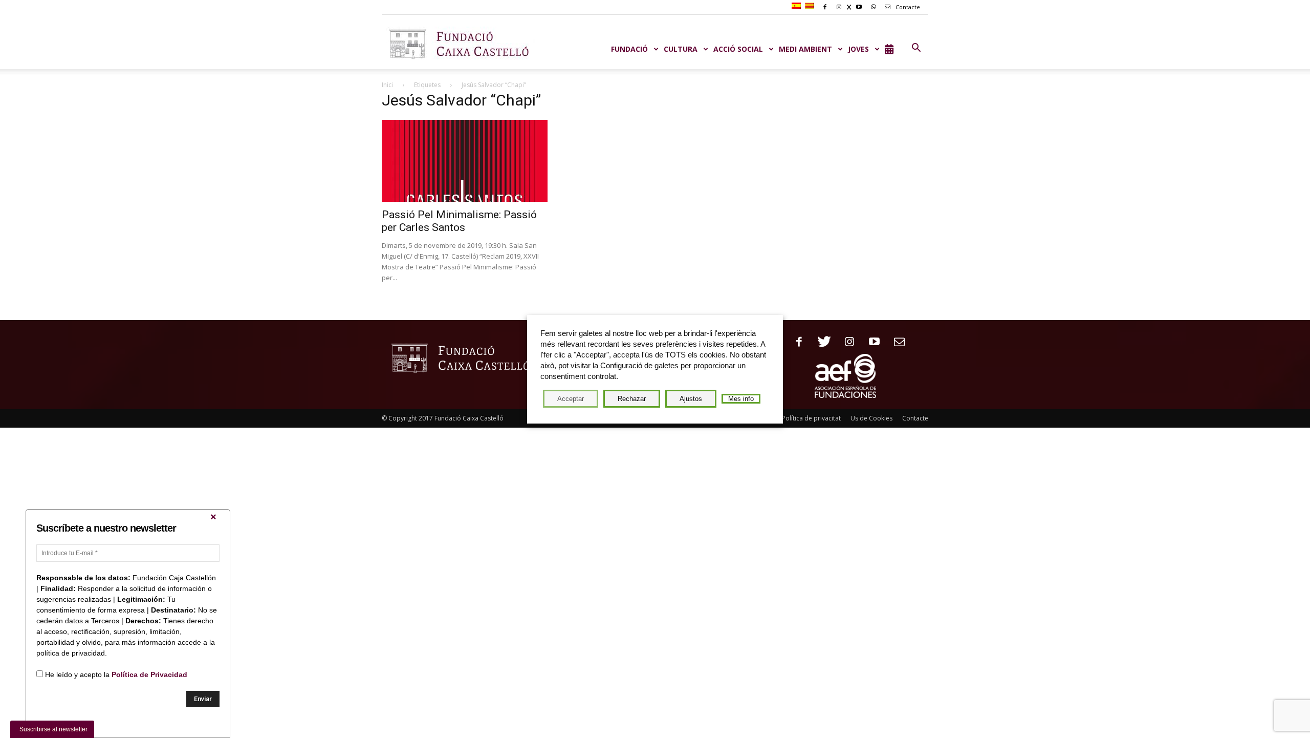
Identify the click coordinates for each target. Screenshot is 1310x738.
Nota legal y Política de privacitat (793, 418)
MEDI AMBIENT (805, 49)
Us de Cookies (871, 418)
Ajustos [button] (691, 399)
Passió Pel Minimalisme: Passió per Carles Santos (459, 221)
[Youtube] (870, 342)
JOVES (858, 49)
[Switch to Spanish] (797, 6)
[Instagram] (845, 342)
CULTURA (680, 49)
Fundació (629, 49)
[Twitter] (820, 342)
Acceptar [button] (570, 399)
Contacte (907, 7)
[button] (916, 48)
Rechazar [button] (632, 399)
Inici (387, 84)
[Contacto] (895, 342)
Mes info (741, 399)
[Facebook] (795, 342)
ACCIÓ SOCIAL (738, 49)
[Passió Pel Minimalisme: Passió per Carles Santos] (465, 161)
